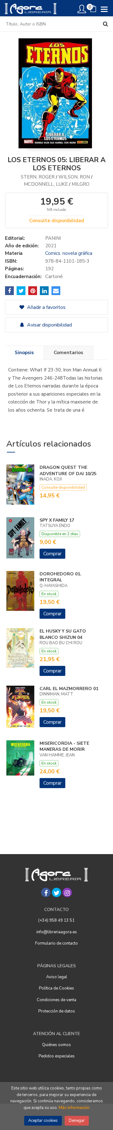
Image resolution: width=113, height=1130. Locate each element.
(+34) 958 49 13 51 (56, 920)
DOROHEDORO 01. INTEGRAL (60, 577)
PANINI (53, 238)
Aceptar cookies (43, 1120)
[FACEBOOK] (46, 892)
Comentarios (68, 352)
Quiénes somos (56, 1045)
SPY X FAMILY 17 (57, 520)
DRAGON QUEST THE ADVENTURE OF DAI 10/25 (68, 470)
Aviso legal (56, 977)
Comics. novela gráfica (68, 253)
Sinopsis (24, 352)
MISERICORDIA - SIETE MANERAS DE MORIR (64, 746)
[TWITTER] (56, 892)
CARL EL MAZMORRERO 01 (69, 689)
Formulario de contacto (56, 943)
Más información (74, 1108)
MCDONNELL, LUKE (46, 184)
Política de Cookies (56, 988)
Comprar (52, 553)
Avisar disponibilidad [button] (49, 324)
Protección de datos (56, 1011)
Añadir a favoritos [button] (46, 307)
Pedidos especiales (57, 1056)
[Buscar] (105, 23)
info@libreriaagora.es (56, 932)
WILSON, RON (74, 177)
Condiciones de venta (56, 1000)
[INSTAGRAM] (67, 892)
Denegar (77, 1120)
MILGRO (80, 184)
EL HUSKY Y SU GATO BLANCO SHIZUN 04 (63, 634)
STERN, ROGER (38, 177)
